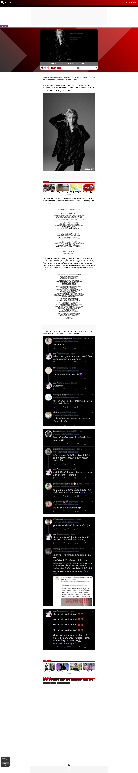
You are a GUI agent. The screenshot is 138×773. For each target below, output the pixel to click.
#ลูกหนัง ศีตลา (60, 683)
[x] (129, 2)
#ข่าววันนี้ (51, 680)
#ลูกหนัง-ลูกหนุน (46, 683)
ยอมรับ (5, 763)
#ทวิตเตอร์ (62, 680)
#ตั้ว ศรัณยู (79, 680)
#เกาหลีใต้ (57, 680)
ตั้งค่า (5, 765)
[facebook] (126, 2)
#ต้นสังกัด (54, 683)
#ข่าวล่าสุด (45, 680)
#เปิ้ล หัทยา (85, 680)
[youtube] (132, 2)
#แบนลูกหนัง (67, 683)
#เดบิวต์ (91, 680)
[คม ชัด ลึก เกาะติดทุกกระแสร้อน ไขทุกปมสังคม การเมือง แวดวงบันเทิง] (69, 2)
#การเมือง (73, 680)
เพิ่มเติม (3, 761)
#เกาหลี (68, 680)
